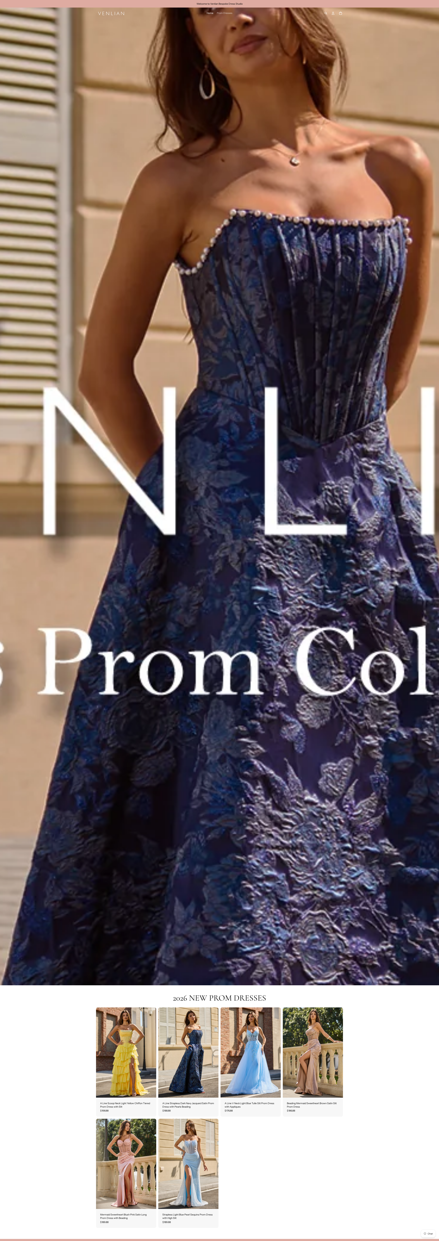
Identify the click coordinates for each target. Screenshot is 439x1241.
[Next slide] (151, 1052)
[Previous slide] (101, 1052)
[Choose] (151, 1092)
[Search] (326, 13)
